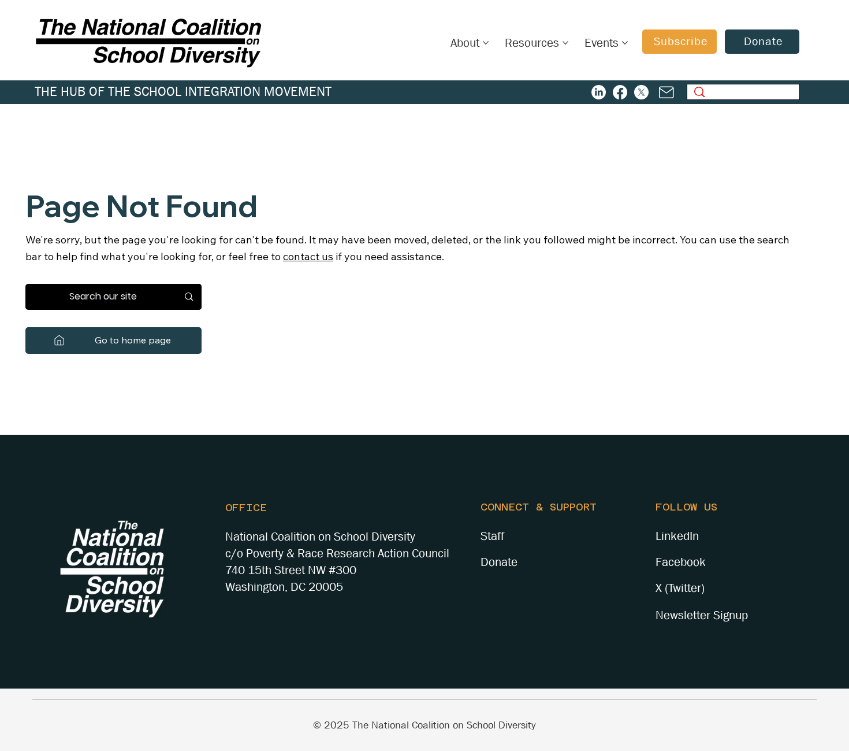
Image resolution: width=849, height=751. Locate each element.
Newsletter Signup (702, 615)
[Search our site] (189, 297)
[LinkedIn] (598, 92)
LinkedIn (677, 535)
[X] (641, 92)
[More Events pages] (625, 43)
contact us (308, 256)
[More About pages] (486, 43)
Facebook (681, 561)
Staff (492, 535)
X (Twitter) (680, 587)
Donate (499, 561)
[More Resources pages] (565, 43)
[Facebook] (620, 92)
